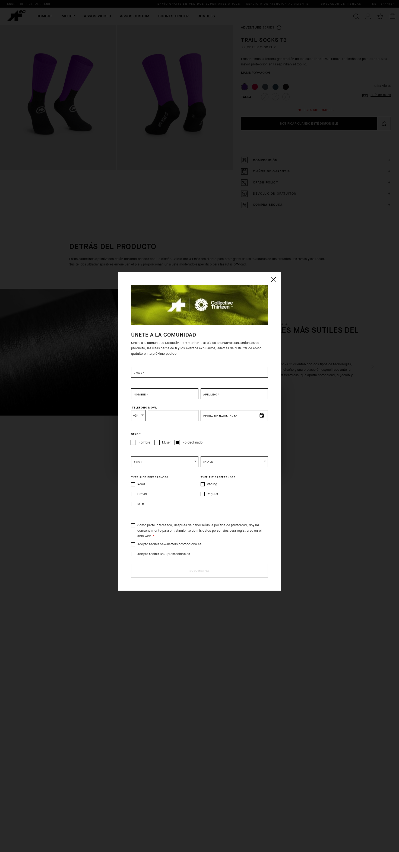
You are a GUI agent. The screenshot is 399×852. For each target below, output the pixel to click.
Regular (212, 494)
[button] (164, 461)
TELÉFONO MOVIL (144, 407)
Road (141, 484)
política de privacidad (230, 525)
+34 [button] (136, 415)
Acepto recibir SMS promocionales (163, 554)
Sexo (136, 434)
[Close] (273, 279)
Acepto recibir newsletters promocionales (169, 544)
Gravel (142, 494)
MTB (140, 504)
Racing (212, 484)
